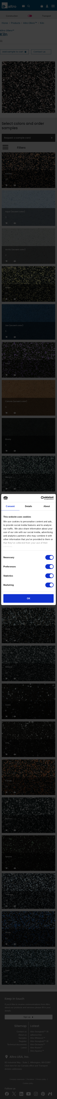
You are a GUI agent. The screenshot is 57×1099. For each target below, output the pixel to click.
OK (28, 598)
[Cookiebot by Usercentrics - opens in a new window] (41, 498)
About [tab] (47, 506)
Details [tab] (28, 506)
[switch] (49, 566)
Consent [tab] (10, 506)
